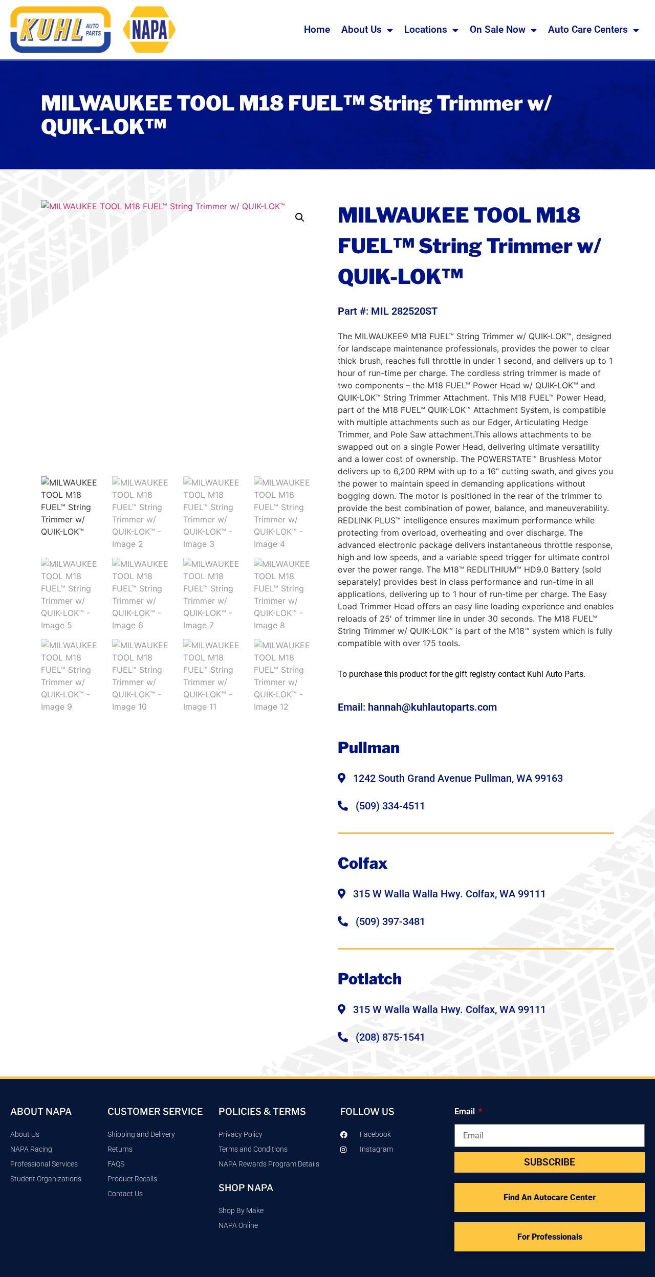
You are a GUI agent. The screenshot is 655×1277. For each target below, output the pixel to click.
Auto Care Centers (588, 29)
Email (465, 1111)
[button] (300, 217)
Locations (425, 29)
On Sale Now (498, 29)
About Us (361, 29)
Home (317, 29)
